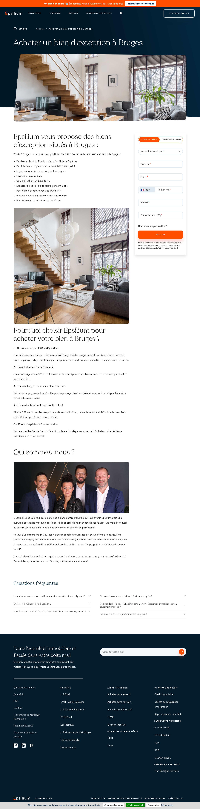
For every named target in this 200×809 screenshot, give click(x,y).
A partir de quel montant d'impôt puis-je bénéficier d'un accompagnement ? (50, 611)
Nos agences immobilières (122, 731)
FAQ (16, 701)
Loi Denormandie (70, 740)
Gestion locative (116, 725)
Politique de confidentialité (125, 798)
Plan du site (98, 798)
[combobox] (147, 189)
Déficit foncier (68, 748)
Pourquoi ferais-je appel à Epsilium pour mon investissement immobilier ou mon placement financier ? (138, 605)
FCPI (156, 743)
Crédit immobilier (164, 694)
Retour (22, 29)
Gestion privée (162, 758)
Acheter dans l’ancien (119, 702)
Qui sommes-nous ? (25, 687)
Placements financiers (167, 721)
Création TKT (176, 798)
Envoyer (160, 234)
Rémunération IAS (23, 725)
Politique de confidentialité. (168, 248)
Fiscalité (66, 688)
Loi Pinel (65, 694)
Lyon (110, 745)
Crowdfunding (162, 735)
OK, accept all (136, 805)
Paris (110, 738)
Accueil (40, 29)
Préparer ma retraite (167, 765)
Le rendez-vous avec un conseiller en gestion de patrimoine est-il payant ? (49, 596)
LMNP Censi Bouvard (72, 702)
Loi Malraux (67, 725)
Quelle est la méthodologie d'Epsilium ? (32, 603)
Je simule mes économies (140, 3)
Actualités (19, 694)
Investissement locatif (119, 710)
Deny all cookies (114, 805)
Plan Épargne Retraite (166, 771)
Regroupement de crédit (168, 714)
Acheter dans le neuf (118, 694)
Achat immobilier (117, 688)
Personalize (153, 805)
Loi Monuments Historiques (76, 732)
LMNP (110, 717)
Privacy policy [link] (167, 805)
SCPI (157, 750)
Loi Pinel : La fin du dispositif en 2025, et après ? (123, 614)
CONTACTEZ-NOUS (179, 13)
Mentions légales (155, 798)
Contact (18, 708)
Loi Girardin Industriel (72, 710)
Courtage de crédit (166, 688)
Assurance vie (162, 727)
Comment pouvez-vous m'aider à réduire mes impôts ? (126, 596)
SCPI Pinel (66, 717)
